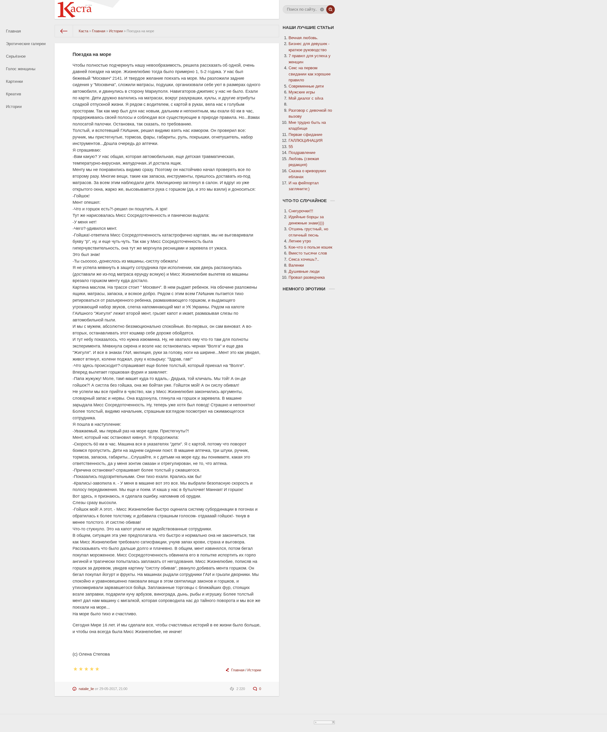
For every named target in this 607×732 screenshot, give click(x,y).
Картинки (14, 81)
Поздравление (302, 152)
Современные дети (306, 86)
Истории (14, 106)
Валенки (296, 265)
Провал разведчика (307, 277)
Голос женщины (20, 69)
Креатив (13, 94)
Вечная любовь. (303, 38)
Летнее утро (300, 241)
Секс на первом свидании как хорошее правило (310, 74)
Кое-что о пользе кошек (310, 247)
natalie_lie (86, 689)
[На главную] (64, 31)
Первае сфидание (305, 134)
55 (291, 146)
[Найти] (330, 9)
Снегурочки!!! (301, 211)
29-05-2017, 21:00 (113, 689)
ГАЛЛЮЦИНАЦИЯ (305, 140)
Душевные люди (304, 271)
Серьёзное (16, 56)
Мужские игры (302, 92)
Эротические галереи (26, 44)
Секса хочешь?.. (304, 259)
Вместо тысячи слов (308, 253)
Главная (13, 31)
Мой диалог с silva (306, 98)
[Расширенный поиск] (322, 9)
